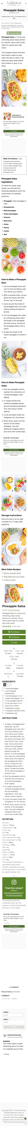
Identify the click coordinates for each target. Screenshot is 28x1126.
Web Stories (20, 1120)
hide (20, 159)
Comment (5, 996)
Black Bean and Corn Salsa (14, 576)
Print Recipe (15, 632)
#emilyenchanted (15, 895)
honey (17, 708)
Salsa (12, 23)
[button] (3, 626)
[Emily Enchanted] (14, 3)
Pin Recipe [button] (15, 637)
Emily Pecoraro (15, 13)
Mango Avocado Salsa (12, 573)
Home (2, 23)
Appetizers (7, 23)
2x (7, 684)
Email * (6, 1019)
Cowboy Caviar (9, 580)
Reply (6, 1054)
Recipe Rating (6, 992)
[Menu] (2, 3)
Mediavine (21, 1122)
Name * (6, 1012)
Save (15, 642)
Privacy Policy (6, 28)
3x (10, 684)
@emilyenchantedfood (13, 893)
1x (4, 684)
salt (15, 713)
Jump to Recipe (15, 33)
